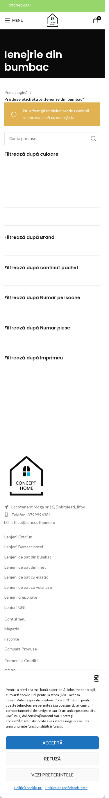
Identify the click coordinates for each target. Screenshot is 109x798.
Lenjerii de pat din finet (25, 567)
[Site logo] (52, 19)
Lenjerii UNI (15, 607)
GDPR (10, 670)
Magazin (11, 628)
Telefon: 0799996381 (31, 514)
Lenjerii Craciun (18, 536)
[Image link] (26, 476)
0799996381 (20, 5)
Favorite (11, 638)
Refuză (52, 758)
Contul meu (15, 618)
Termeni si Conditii (21, 660)
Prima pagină (16, 92)
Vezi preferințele (52, 774)
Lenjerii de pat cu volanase (28, 587)
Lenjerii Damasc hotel (23, 546)
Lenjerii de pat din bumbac (27, 556)
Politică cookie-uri (28, 787)
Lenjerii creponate (20, 597)
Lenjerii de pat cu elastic (26, 576)
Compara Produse (20, 648)
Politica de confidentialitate (66, 787)
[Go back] (11, 41)
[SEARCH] (93, 138)
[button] (96, 678)
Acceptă (52, 742)
